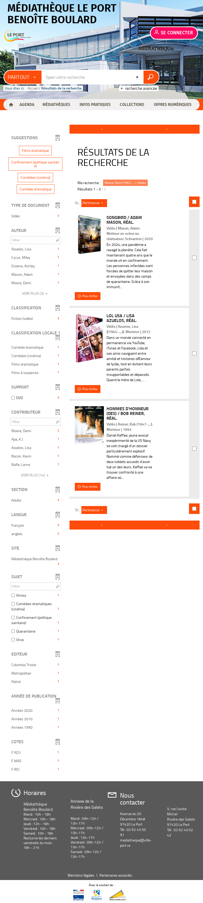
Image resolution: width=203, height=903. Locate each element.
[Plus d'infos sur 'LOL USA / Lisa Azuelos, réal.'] (89, 338)
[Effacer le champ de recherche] (137, 77)
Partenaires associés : (116, 875)
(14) (33, 475)
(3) (33, 293)
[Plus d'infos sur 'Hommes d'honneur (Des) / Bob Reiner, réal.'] (89, 425)
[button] (27, 104)
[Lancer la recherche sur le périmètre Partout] (151, 77)
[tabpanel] (101, 451)
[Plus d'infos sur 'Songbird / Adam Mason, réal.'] (89, 234)
